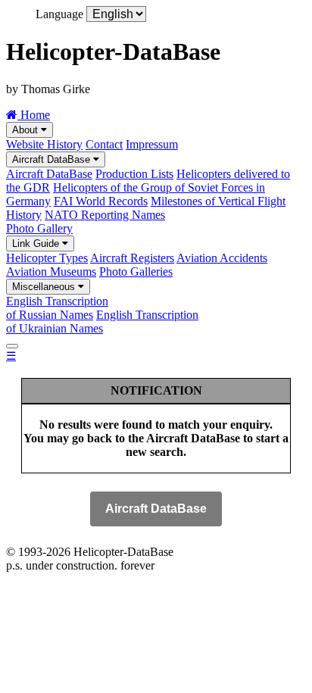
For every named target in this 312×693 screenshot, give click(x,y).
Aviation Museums (51, 271)
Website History (44, 144)
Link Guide (37, 243)
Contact (104, 144)
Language (59, 14)
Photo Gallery (39, 228)
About (26, 130)
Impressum (152, 144)
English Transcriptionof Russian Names (57, 308)
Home (33, 114)
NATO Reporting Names (105, 214)
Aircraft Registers (132, 257)
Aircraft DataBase (52, 159)
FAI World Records (101, 201)
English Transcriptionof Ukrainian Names (102, 321)
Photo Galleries (136, 271)
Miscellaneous (45, 286)
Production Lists (134, 173)
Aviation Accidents (221, 257)
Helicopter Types (47, 257)
